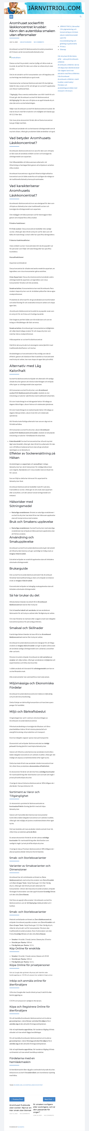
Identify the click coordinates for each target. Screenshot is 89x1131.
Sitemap (63, 49)
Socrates (21, 1127)
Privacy (63, 46)
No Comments (39, 42)
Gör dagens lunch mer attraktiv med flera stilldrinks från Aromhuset (68, 73)
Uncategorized (25, 42)
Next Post (48, 1099)
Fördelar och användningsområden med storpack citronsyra (67, 88)
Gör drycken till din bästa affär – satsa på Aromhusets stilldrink (68, 59)
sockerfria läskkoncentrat (33, 1085)
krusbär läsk (18, 1085)
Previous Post (18, 1099)
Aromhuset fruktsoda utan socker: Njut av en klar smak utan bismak (20, 1107)
